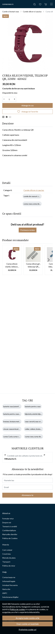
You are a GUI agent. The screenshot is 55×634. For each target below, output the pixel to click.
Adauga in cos (27, 105)
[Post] (4, 116)
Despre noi (6, 522)
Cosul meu (6, 554)
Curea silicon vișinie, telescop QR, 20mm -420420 (12, 265)
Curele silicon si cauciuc (32, 11)
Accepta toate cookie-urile (27, 618)
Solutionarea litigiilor (10, 597)
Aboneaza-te (27, 495)
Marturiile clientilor (9, 534)
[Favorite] (40, 4)
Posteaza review (27, 230)
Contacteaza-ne (8, 577)
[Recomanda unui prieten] (10, 116)
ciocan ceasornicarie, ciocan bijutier (17, 429)
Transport (6, 562)
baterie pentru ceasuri (12, 414)
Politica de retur (8, 566)
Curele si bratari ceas (10, 11)
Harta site (6, 589)
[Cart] (45, 4)
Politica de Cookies (10, 538)
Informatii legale (8, 581)
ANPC (4, 593)
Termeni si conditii (9, 526)
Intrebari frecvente (10, 585)
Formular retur (8, 518)
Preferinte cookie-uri (27, 630)
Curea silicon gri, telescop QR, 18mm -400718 (33, 265)
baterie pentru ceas (33, 406)
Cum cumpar (7, 550)
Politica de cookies (17, 609)
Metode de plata (8, 558)
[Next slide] (49, 260)
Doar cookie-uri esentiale (27, 624)
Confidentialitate (9, 530)
